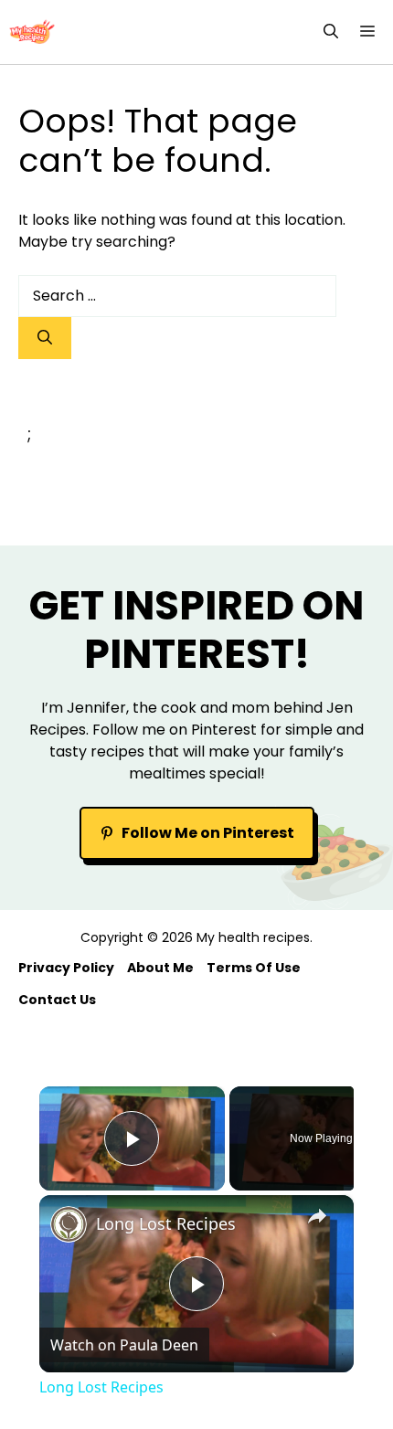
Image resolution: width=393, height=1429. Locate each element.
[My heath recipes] (32, 32)
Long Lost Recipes (166, 1223)
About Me (160, 967)
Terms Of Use (254, 967)
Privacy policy (66, 967)
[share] (317, 1216)
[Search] (44, 338)
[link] (68, 1224)
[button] (331, 32)
